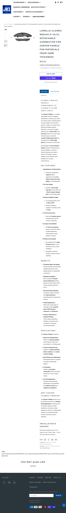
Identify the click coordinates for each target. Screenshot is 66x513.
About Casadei (35, 482)
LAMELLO (48, 442)
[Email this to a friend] (55, 439)
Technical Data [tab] (54, 91)
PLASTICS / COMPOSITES (21, 7)
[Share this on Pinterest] (52, 439)
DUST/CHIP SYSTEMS (38, 7)
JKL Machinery (37, 500)
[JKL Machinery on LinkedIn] (15, 482)
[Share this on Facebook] (48, 439)
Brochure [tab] (43, 95)
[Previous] (11, 37)
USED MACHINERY (39, 16)
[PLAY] (22, 38)
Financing (33, 487)
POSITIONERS (18, 12)
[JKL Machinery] (6, 9)
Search (32, 477)
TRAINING (26, 16)
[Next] (34, 37)
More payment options (51, 82)
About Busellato (49, 482)
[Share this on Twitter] (44, 439)
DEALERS (48, 477)
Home (5, 24)
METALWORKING (33, 2)
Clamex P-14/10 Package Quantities (50, 65)
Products (10, 24)
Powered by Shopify (34, 502)
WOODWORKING (19, 2)
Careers (40, 477)
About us (57, 477)
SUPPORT (16, 16)
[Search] (58, 2)
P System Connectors (55, 446)
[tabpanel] (51, 258)
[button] (64, 505)
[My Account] (56, 2)
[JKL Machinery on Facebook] (4, 482)
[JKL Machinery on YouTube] (10, 482)
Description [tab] (44, 91)
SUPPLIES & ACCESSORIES (34, 12)
